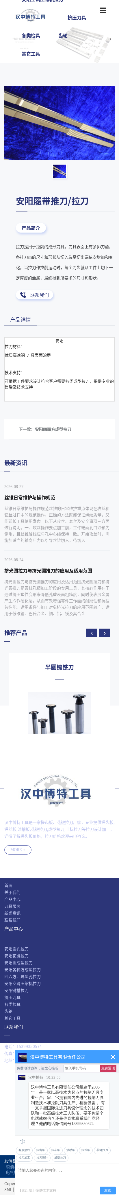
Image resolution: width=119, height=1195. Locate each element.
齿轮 (63, 35)
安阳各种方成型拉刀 (22, 969)
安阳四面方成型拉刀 (53, 429)
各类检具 (31, 35)
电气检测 (14, 1172)
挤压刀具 (12, 997)
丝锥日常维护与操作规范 (29, 497)
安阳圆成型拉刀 (18, 962)
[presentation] (91, 633)
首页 (8, 885)
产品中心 (12, 899)
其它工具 (31, 53)
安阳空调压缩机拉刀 (22, 983)
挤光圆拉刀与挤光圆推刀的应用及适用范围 (48, 570)
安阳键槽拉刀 (16, 990)
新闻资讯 (12, 913)
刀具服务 (12, 906)
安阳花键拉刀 (16, 955)
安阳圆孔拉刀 (16, 948)
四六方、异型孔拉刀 (22, 976)
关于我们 (12, 892)
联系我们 (39, 294)
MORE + (17, 850)
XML (8, 1189)
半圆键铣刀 (59, 667)
